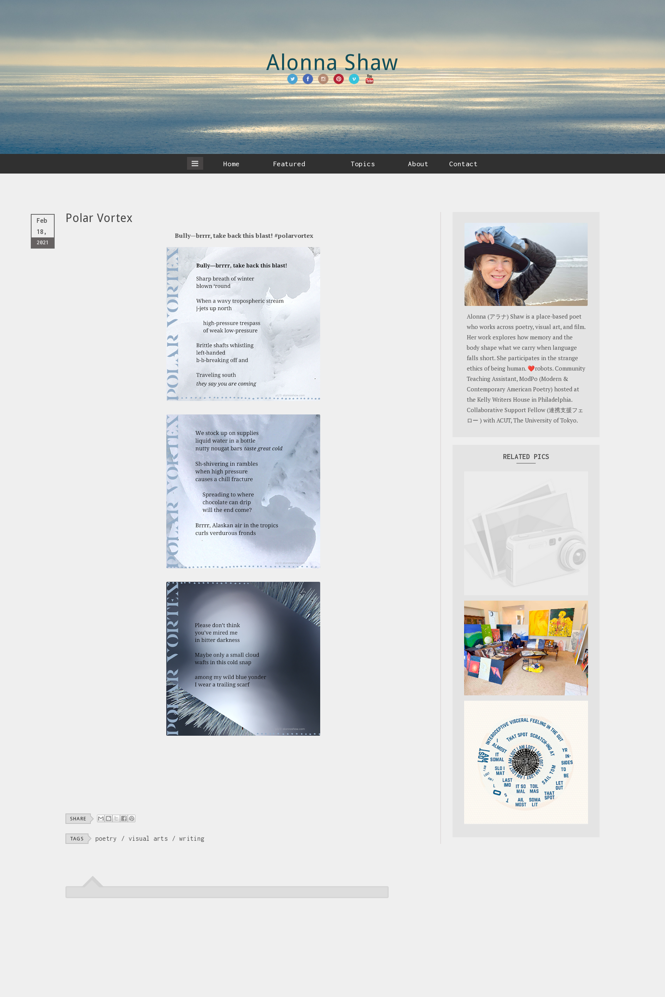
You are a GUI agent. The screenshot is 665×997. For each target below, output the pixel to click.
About (418, 164)
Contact (463, 164)
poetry (106, 838)
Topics (362, 164)
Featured (289, 164)
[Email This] (101, 818)
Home (231, 164)
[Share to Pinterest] (131, 818)
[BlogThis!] (108, 818)
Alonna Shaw (332, 62)
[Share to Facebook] (124, 818)
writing (191, 838)
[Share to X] (116, 818)
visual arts (148, 838)
